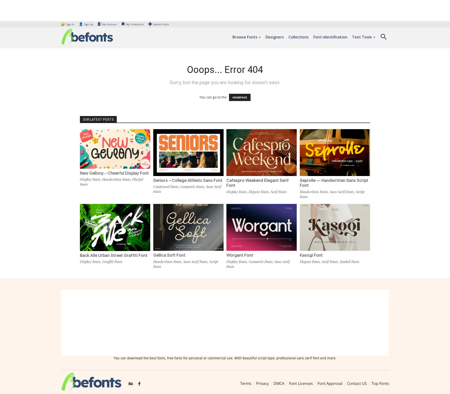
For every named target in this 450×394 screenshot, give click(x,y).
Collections (299, 37)
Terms (245, 383)
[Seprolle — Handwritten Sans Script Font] (335, 152)
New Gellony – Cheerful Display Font (114, 173)
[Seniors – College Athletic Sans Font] (188, 152)
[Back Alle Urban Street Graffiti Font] (115, 227)
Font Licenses (301, 383)
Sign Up (86, 24)
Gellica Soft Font (169, 255)
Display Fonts (90, 179)
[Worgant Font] (261, 227)
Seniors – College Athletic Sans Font (187, 180)
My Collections (135, 24)
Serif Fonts (279, 191)
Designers (275, 37)
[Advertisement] (225, 323)
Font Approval (330, 383)
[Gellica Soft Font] (188, 227)
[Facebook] (139, 384)
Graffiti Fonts (112, 261)
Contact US (357, 383)
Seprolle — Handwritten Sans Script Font (334, 183)
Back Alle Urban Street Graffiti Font (113, 255)
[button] (383, 38)
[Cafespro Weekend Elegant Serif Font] (261, 152)
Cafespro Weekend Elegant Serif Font (257, 183)
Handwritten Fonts (116, 179)
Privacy (262, 383)
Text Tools (362, 37)
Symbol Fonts (349, 261)
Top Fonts (380, 383)
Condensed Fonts (165, 186)
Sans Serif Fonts (342, 191)
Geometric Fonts (192, 186)
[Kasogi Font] (335, 227)
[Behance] (131, 384)
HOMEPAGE (239, 97)
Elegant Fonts (259, 191)
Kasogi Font (311, 255)
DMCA (279, 383)
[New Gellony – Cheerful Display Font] (115, 148)
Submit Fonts (161, 24)
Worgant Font (239, 255)
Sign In (68, 24)
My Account (109, 24)
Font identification (330, 37)
